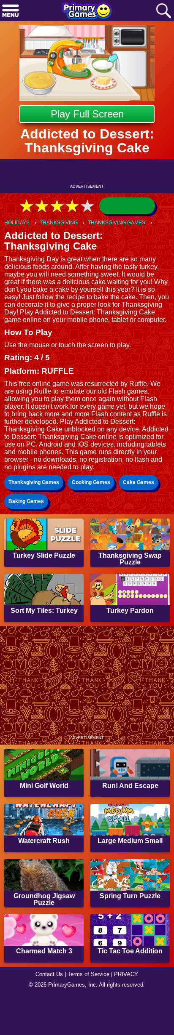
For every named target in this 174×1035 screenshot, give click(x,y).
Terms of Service (88, 974)
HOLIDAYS (17, 223)
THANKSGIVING (59, 223)
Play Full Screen (87, 114)
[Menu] (10, 11)
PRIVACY (126, 974)
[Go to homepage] (87, 11)
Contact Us (49, 974)
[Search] (163, 11)
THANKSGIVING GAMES (116, 223)
